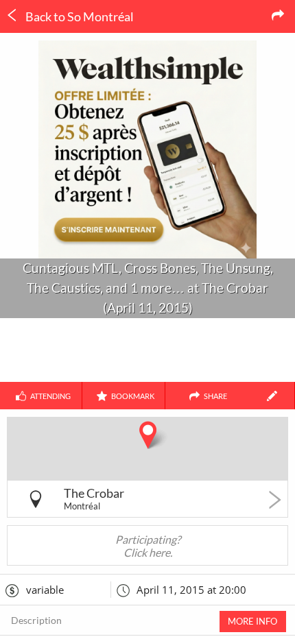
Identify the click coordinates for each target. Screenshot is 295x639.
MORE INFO (252, 621)
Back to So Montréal (78, 16)
